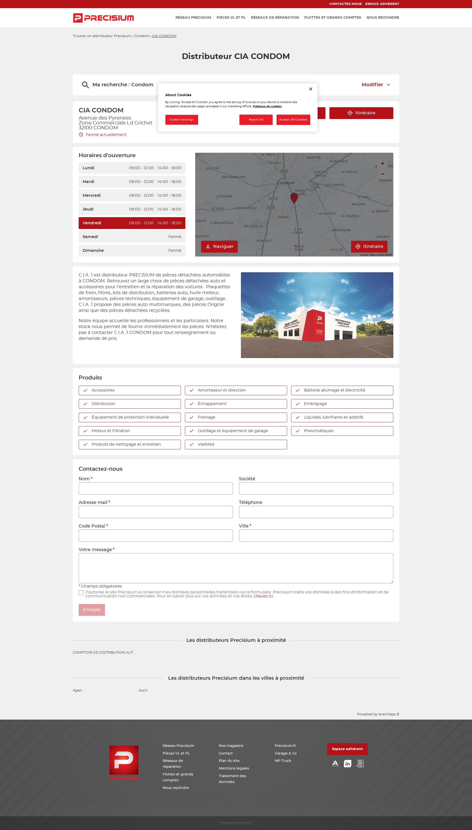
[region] (238, 107)
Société (247, 479)
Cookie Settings (182, 119)
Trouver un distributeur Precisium (102, 36)
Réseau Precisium (178, 746)
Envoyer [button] (92, 610)
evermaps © (389, 714)
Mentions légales (234, 768)
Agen (77, 690)
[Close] (310, 89)
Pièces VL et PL (176, 753)
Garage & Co (286, 753)
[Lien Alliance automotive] (335, 764)
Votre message (95, 550)
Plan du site (229, 761)
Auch (143, 690)
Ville (244, 526)
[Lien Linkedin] (347, 764)
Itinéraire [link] (365, 113)
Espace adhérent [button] (347, 749)
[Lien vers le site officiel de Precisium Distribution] (103, 18)
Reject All (256, 119)
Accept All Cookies (293, 119)
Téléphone (250, 502)
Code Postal (92, 526)
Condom (141, 36)
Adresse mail (93, 502)
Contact (226, 753)
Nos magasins (231, 746)
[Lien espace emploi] (360, 764)
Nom (84, 479)
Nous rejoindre (176, 788)
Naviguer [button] (223, 246)
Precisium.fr (285, 746)
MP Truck (283, 761)
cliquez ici (263, 596)
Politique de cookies (267, 106)
